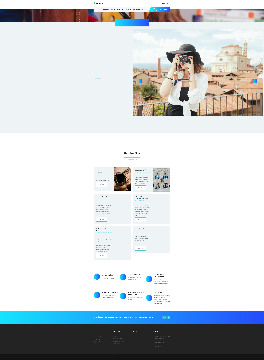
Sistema (105, 9)
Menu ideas (116, 343)
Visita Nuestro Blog (132, 159)
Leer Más (101, 184)
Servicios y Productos (118, 338)
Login (168, 3)
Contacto (128, 9)
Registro (164, 3)
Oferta (113, 9)
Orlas (98, 9)
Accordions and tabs (118, 341)
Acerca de (120, 9)
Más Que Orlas (137, 9)
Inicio (114, 336)
